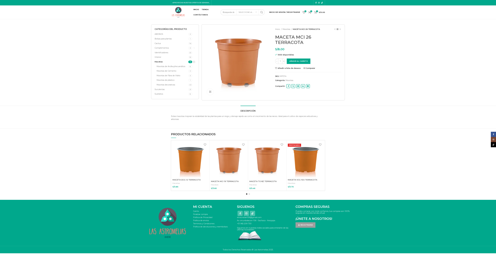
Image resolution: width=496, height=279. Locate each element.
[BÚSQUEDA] (262, 12)
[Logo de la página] (178, 12)
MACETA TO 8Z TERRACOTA (263, 181)
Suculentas (160, 89)
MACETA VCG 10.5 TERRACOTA (302, 180)
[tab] (248, 110)
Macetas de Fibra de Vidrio (168, 75)
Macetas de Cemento (166, 71)
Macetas (159, 62)
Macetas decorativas (166, 85)
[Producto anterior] (335, 29)
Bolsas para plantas (163, 39)
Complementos (162, 48)
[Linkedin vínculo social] (303, 86)
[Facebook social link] (316, 2)
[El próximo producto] (340, 29)
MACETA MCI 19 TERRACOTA (225, 181)
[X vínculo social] (293, 86)
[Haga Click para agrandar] (210, 92)
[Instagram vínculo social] (318, 2)
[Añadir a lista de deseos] (205, 145)
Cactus (158, 43)
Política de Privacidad (202, 217)
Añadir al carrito (298, 61)
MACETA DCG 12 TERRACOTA (186, 180)
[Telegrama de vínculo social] (308, 86)
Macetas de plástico (166, 80)
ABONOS (159, 34)
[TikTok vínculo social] (322, 2)
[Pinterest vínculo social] (298, 86)
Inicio (277, 29)
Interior (158, 57)
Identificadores (161, 52)
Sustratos (159, 94)
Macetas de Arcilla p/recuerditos (171, 66)
